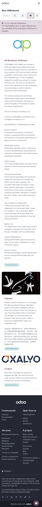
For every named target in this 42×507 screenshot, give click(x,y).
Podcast (26, 449)
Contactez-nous (29, 439)
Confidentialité (28, 460)
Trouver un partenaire (10, 456)
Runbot (25, 421)
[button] (39, 3)
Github (25, 418)
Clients (25, 454)
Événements (27, 446)
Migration (5, 441)
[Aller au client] (21, 46)
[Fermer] (40, 22)
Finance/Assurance (12, 265)
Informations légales (30, 458)
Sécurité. (26, 463)
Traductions (27, 424)
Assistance (6, 438)
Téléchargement (29, 414)
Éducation (5, 449)
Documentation (7, 417)
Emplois (26, 442)
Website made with (18, 504)
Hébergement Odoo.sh (10, 434)
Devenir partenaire (9, 459)
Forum (4, 420)
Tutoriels (5, 414)
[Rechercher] (14, 15)
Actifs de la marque (30, 437)
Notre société (28, 434)
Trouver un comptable (10, 453)
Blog (24, 451)
